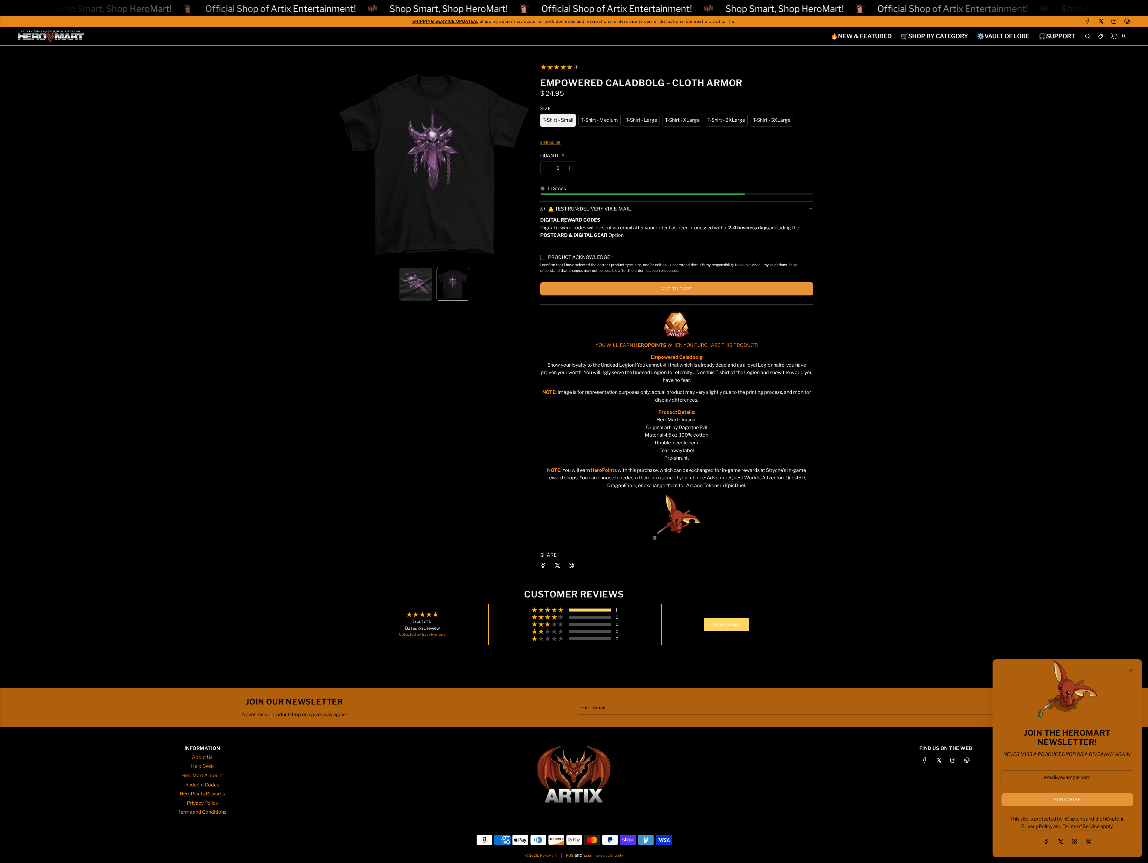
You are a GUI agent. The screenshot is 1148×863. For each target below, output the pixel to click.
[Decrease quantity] (547, 168)
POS (569, 855)
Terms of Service (1081, 826)
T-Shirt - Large (641, 120)
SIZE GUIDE (550, 142)
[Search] (1087, 36)
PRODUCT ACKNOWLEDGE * (580, 257)
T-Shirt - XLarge (682, 120)
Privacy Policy (1036, 826)
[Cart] (1113, 36)
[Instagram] (1113, 21)
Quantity (552, 155)
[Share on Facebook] (543, 566)
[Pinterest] (1127, 21)
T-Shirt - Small (558, 120)
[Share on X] (557, 566)
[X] (1100, 21)
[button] (339, 163)
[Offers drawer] (1100, 36)
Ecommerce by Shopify (603, 855)
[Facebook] (1087, 21)
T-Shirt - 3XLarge (771, 120)
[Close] (1131, 670)
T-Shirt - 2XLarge (726, 120)
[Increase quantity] (569, 168)
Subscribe (1067, 799)
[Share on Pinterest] (571, 566)
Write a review (727, 624)
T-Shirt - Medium (599, 120)
